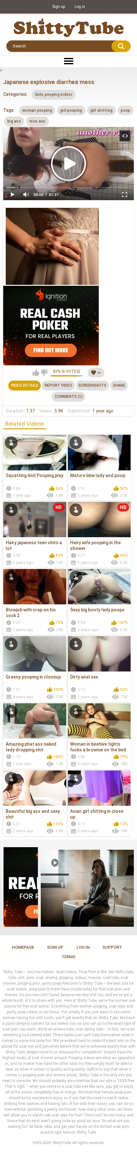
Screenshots (92, 385)
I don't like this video (44, 372)
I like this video (35, 372)
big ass (14, 121)
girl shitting (101, 110)
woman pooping (37, 110)
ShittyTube (62, 1143)
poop (125, 110)
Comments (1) (69, 396)
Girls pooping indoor (53, 94)
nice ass (37, 121)
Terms (68, 956)
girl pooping (71, 110)
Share (119, 385)
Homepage (23, 947)
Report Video (58, 385)
